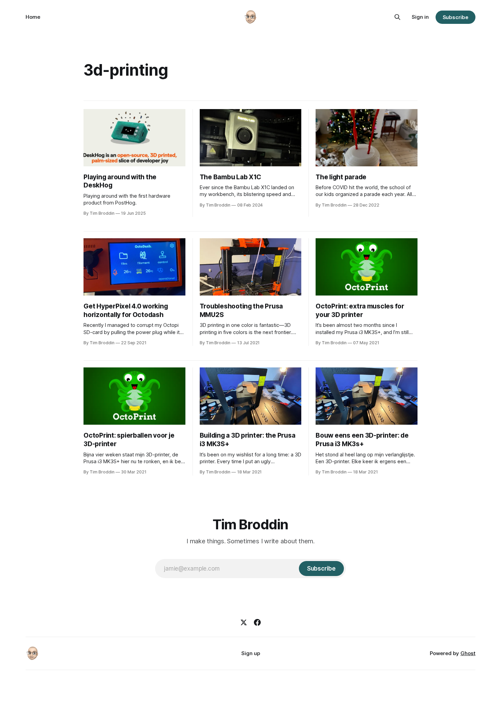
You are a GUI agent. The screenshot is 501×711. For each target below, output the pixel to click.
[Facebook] (257, 622)
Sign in (420, 17)
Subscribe (455, 17)
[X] (243, 622)
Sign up (250, 653)
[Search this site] (397, 17)
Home (33, 17)
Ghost (467, 653)
